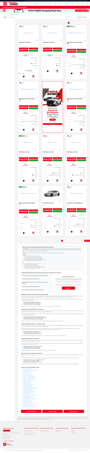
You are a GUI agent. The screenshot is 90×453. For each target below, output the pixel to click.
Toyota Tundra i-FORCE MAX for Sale (29, 406)
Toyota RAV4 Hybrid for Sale (28, 397)
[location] (52, 0)
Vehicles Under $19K (28, 434)
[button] (21, 26)
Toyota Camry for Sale (27, 372)
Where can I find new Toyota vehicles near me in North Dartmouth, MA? (35, 275)
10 (84, 22)
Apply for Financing (59, 430)
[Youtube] (11, 441)
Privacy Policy (11, 450)
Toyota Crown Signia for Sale (28, 381)
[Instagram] (6, 441)
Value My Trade (58, 431)
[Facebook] (4, 441)
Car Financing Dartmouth (62, 428)
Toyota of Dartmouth (6, 450)
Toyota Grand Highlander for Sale (29, 387)
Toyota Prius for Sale (27, 393)
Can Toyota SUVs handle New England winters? (31, 286)
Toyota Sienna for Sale (27, 401)
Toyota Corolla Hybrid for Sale (28, 379)
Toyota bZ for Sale (26, 371)
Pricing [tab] (31, 54)
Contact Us (33, 48)
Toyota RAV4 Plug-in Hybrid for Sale (29, 398)
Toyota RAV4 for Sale (27, 396)
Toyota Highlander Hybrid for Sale (29, 391)
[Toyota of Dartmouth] (12, 3)
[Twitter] (8, 441)
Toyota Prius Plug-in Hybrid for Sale (29, 394)
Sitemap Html (23, 450)
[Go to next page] (87, 23)
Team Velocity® (73, 450)
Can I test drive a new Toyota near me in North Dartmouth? (33, 289)
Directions (73, 431)
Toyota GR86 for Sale (27, 383)
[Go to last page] (89, 23)
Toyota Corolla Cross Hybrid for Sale (29, 376)
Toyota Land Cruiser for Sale (28, 392)
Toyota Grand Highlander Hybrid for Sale (30, 388)
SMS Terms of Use (74, 433)
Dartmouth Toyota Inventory (31, 428)
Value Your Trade (52, 411)
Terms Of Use (16, 450)
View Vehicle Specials (31, 411)
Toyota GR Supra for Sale (27, 385)
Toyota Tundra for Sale (27, 405)
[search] (87, 3)
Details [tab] (25, 54)
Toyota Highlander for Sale (28, 389)
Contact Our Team (74, 411)
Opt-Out (41, 450)
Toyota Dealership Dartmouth (78, 428)
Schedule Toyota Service (44, 430)
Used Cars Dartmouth (28, 431)
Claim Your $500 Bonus (24, 48)
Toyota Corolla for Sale (27, 374)
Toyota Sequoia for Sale (27, 400)
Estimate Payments (23, 50)
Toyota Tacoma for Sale (27, 402)
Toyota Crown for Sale (27, 380)
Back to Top (87, 240)
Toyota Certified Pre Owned (29, 433)
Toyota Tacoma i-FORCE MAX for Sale (29, 404)
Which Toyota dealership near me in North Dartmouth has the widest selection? (34, 283)
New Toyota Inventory (28, 430)
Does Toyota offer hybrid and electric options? (31, 278)
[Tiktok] (13, 441)
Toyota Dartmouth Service (46, 428)
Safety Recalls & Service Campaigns (34, 450)
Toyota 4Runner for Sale (27, 368)
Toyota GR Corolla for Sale (28, 384)
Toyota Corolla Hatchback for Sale (29, 377)
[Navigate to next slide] (89, 10)
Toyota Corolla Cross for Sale (28, 375)
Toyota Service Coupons (44, 431)
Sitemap (19, 450)
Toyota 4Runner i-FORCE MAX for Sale (30, 370)
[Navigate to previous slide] (1, 10)
